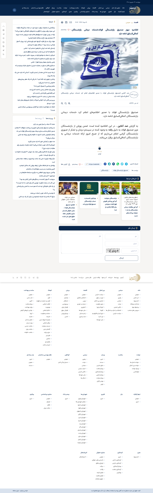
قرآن (49, 298)
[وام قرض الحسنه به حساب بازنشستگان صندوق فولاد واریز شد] (89, 188)
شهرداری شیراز (82, 421)
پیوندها (116, 277)
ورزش (88, 8)
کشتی (66, 317)
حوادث (65, 8)
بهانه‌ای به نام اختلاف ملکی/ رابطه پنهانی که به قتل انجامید (37, 166)
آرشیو (122, 277)
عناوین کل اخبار (116, 8)
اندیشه (48, 317)
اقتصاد (94, 8)
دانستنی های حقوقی (97, 460)
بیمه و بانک (95, 12)
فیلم (102, 384)
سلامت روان (29, 329)
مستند (101, 362)
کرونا (31, 314)
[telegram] (126, 163)
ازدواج (48, 402)
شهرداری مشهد (82, 405)
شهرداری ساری (82, 436)
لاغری (30, 301)
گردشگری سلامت (116, 470)
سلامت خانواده (28, 332)
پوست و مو (29, 323)
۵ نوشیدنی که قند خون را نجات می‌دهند (42, 193)
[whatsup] (117, 163)
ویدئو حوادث (135, 369)
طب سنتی (29, 298)
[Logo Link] (134, 10)
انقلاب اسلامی (46, 304)
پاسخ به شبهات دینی (44, 320)
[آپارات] (3, 38)
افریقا (101, 310)
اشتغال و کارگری (81, 298)
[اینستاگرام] (3, 30)
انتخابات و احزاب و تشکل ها (113, 310)
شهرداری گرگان (82, 414)
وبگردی (76, 12)
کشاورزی (83, 307)
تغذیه (30, 317)
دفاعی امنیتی (117, 307)
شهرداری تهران (82, 399)
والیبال (66, 298)
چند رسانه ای (25, 8)
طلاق (48, 405)
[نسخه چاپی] (62, 22)
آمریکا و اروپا (100, 307)
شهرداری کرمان (82, 440)
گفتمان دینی (46, 329)
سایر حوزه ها (100, 320)
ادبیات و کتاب (46, 345)
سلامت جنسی (28, 326)
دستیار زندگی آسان (63, 362)
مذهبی (48, 339)
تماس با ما (74, 277)
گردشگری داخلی (117, 460)
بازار (115, 12)
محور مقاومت (99, 304)
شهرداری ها (103, 12)
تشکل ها (83, 378)
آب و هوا (104, 277)
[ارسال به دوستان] (70, 22)
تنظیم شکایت (99, 476)
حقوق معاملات (99, 479)
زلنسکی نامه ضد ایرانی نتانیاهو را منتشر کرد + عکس (39, 48)
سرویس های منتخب (133, 310)
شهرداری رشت (82, 433)
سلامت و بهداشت (74, 8)
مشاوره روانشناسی (84, 12)
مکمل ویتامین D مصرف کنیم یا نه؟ (44, 86)
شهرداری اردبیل (82, 430)
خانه (123, 8)
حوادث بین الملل (134, 366)
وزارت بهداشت (28, 307)
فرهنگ (83, 8)
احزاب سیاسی (82, 369)
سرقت (101, 466)
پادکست (59, 8)
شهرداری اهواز (82, 408)
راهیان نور (47, 342)
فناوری (110, 12)
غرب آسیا (101, 317)
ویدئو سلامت (29, 304)
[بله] (3, 46)
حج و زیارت (47, 332)
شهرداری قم (82, 427)
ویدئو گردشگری (99, 372)
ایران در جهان (99, 298)
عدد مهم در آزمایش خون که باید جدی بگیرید (41, 141)
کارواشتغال (46, 12)
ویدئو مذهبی (99, 375)
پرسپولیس (65, 304)
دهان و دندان (28, 320)
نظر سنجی (88, 277)
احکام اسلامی (46, 310)
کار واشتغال (82, 457)
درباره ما (81, 277)
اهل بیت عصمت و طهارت (43, 301)
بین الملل (101, 8)
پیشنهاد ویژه (135, 307)
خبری (101, 359)
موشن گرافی (100, 381)
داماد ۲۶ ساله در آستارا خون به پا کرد (44, 124)
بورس (84, 301)
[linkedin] (113, 163)
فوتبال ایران (65, 307)
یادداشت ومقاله (134, 304)
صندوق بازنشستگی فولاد (120, 170)
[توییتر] (3, 50)
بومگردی (119, 473)
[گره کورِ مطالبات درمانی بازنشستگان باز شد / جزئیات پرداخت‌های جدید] (131, 188)
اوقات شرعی (96, 277)
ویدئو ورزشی (64, 314)
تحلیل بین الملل (98, 301)
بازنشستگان (104, 170)
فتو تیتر (48, 336)
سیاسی (108, 8)
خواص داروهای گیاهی (26, 310)
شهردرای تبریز (82, 418)
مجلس (119, 301)
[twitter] (122, 163)
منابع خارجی (100, 366)
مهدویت (47, 307)
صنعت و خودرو (81, 304)
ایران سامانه (16, 491)
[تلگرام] (3, 34)
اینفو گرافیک (121, 12)
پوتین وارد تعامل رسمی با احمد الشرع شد (42, 90)
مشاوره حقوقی (56, 12)
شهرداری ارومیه (82, 443)
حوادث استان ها (134, 362)
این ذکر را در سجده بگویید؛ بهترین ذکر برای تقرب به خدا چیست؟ (35, 183)
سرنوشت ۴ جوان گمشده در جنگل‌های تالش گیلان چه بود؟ (37, 179)
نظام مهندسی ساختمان (37, 8)
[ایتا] (3, 42)
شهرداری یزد (82, 424)
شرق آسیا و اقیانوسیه (97, 314)
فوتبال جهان (64, 310)
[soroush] (109, 163)
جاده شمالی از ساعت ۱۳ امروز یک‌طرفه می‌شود (41, 97)
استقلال (66, 301)
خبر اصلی (136, 298)
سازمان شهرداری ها (81, 402)
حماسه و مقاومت (45, 314)
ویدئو (53, 8)
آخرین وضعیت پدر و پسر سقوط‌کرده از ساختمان (40, 169)
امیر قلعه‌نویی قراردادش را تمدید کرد (44, 93)
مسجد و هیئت (46, 326)
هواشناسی (136, 372)
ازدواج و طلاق (99, 463)
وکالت (101, 470)
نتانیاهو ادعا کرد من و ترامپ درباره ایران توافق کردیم (39, 52)
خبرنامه (110, 277)
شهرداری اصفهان (81, 411)
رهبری (119, 298)
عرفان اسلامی (46, 323)
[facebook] (105, 163)
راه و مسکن (83, 314)
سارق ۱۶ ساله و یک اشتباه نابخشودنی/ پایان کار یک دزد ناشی (37, 197)
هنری (70, 12)
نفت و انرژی (82, 317)
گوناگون (48, 8)
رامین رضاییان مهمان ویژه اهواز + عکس (43, 62)
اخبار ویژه (136, 301)
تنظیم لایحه (100, 473)
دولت (119, 304)
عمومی (128, 22)
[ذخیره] (66, 22)
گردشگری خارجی (116, 463)
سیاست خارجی (117, 314)
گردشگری (64, 12)
